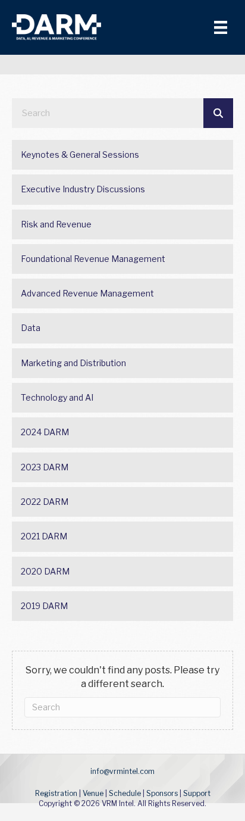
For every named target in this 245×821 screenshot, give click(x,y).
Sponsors (162, 793)
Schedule (125, 793)
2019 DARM (44, 606)
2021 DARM (44, 536)
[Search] (218, 113)
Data (30, 328)
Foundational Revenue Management (93, 259)
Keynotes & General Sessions (80, 154)
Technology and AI (57, 397)
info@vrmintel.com (122, 771)
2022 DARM (44, 502)
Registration (56, 793)
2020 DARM (45, 571)
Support (197, 793)
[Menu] (220, 27)
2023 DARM (44, 467)
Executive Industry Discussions (83, 189)
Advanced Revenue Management (87, 293)
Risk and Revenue (56, 224)
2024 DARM (45, 432)
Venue (93, 793)
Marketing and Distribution (73, 363)
